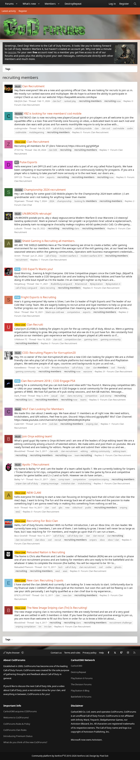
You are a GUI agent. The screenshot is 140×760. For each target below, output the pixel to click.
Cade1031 (19, 423)
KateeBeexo (20, 367)
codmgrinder (21, 128)
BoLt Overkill (20, 535)
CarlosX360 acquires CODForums (20, 711)
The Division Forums (81, 684)
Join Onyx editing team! (33, 436)
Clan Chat (27, 204)
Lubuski (18, 228)
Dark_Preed (20, 395)
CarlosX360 (76, 665)
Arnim (17, 255)
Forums (9, 3)
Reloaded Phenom (23, 567)
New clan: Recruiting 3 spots (39, 580)
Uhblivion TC (20, 339)
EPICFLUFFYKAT (22, 595)
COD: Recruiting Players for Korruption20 (45, 353)
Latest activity (9, 10)
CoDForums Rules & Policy (16, 723)
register (12, 52)
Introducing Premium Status (17, 736)
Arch (16, 507)
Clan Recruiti (29, 324)
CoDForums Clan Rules (14, 729)
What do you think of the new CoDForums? (25, 742)
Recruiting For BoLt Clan (36, 521)
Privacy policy (89, 652)
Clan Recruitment (29, 86)
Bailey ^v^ (19, 479)
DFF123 (18, 177)
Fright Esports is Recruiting (35, 297)
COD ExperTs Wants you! (34, 269)
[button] (16, 4)
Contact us (56, 652)
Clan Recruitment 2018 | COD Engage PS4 (45, 381)
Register (23, 10)
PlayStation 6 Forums (82, 678)
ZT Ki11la (18, 149)
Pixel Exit (104, 755)
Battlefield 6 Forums (81, 696)
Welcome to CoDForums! (16, 717)
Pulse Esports (26, 162)
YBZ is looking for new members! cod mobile (48, 113)
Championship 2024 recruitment (40, 190)
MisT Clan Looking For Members (39, 409)
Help (101, 652)
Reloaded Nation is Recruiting (40, 552)
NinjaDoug (19, 283)
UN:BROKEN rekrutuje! (33, 213)
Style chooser (12, 652)
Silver (17, 312)
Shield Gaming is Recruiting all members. (45, 241)
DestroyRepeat (73, 3)
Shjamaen (19, 201)
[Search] (135, 4)
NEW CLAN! (28, 493)
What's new (29, 3)
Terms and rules (72, 652)
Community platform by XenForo (60, 755)
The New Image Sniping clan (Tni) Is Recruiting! (51, 608)
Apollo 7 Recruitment (32, 464)
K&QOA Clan (20, 101)
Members (50, 3)
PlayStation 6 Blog (80, 690)
